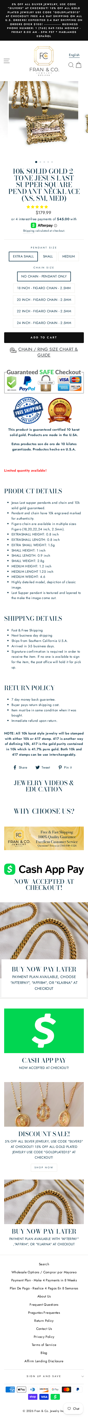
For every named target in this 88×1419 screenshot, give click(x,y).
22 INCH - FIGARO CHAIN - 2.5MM (44, 311)
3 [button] (45, 162)
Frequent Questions (44, 1304)
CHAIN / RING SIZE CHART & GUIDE (48, 352)
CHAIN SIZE (44, 267)
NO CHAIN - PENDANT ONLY (44, 276)
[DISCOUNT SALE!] (44, 1104)
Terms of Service (44, 1344)
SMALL (48, 256)
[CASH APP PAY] (44, 1031)
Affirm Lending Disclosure (44, 1361)
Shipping (29, 231)
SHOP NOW (44, 1167)
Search (44, 1264)
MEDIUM (68, 256)
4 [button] (48, 162)
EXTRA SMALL (23, 256)
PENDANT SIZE (44, 247)
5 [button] (52, 162)
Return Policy (44, 1320)
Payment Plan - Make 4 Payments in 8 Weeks (44, 1280)
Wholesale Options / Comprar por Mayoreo (44, 1272)
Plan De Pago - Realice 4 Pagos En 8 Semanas (44, 1288)
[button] (38, 206)
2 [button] (41, 162)
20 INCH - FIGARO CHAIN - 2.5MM (44, 299)
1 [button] (36, 162)
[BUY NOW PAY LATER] (44, 1202)
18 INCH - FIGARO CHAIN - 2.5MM (44, 288)
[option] (44, 20)
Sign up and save (44, 1376)
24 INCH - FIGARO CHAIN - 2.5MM (44, 322)
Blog (44, 1352)
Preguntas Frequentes (44, 1312)
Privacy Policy (44, 1336)
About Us (44, 1296)
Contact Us (44, 1328)
